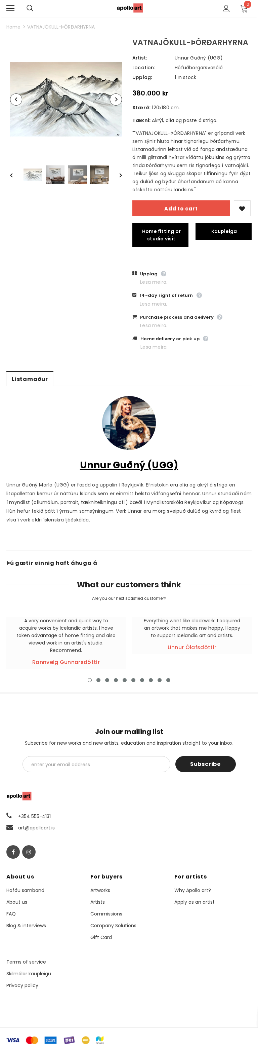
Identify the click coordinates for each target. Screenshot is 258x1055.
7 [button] (142, 680)
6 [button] (133, 680)
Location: (143, 67)
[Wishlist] (242, 208)
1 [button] (90, 680)
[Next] (116, 99)
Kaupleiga (224, 231)
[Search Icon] (37, 8)
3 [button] (107, 680)
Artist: (139, 57)
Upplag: (142, 77)
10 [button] (168, 680)
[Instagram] (29, 852)
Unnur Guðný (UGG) (199, 57)
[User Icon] (226, 8)
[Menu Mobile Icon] (10, 8)
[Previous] (16, 99)
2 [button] (98, 680)
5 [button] (125, 680)
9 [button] (160, 680)
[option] (66, 99)
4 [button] (116, 680)
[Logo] (130, 8)
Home (13, 27)
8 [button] (151, 680)
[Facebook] (13, 852)
